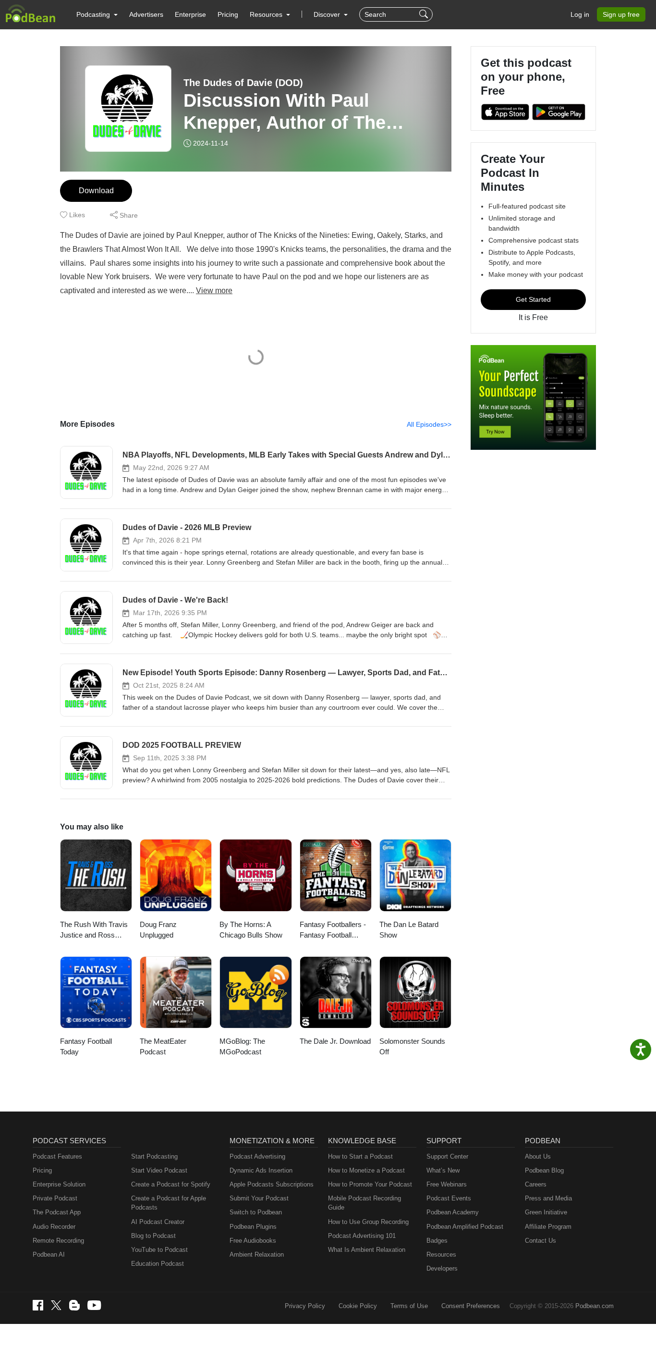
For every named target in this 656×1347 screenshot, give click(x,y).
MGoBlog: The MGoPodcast (242, 1046)
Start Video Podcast (159, 1170)
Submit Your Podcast (259, 1198)
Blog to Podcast (153, 1235)
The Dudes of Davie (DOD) (243, 82)
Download (96, 190)
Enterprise (190, 14)
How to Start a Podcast (360, 1156)
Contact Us (540, 1240)
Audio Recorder (54, 1226)
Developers (442, 1268)
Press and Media (548, 1198)
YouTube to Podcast (159, 1249)
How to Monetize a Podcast (366, 1170)
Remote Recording (58, 1240)
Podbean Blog (544, 1170)
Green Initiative (546, 1212)
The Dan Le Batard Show (408, 929)
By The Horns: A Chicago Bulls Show (250, 929)
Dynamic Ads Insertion (261, 1170)
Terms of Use (409, 1306)
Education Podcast (157, 1263)
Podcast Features (57, 1156)
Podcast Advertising (257, 1156)
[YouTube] (94, 1305)
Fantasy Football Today (86, 1046)
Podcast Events (448, 1198)
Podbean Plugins (253, 1226)
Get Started (533, 299)
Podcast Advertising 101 (362, 1235)
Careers (536, 1184)
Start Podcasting (154, 1156)
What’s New (443, 1170)
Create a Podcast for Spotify (170, 1184)
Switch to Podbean (256, 1212)
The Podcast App (57, 1212)
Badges (437, 1240)
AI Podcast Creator (157, 1221)
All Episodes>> (429, 424)
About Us (538, 1156)
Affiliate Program (548, 1226)
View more (214, 290)
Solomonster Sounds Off (412, 1046)
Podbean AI (49, 1254)
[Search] (424, 14)
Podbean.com (594, 1306)
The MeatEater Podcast (163, 1046)
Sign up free (621, 14)
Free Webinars (446, 1184)
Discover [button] (328, 14)
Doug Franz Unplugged (158, 929)
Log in (580, 14)
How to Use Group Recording (368, 1221)
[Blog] (74, 1305)
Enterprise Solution (59, 1184)
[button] (97, 14)
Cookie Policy (358, 1306)
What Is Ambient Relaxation (366, 1249)
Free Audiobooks (253, 1240)
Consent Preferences (470, 1306)
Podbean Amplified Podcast (464, 1226)
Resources (441, 1254)
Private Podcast (55, 1198)
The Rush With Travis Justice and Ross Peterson (94, 930)
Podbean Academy (452, 1212)
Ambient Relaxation (257, 1254)
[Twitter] (56, 1305)
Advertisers (146, 14)
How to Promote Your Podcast (370, 1184)
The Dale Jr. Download (335, 1041)
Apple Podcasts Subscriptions (272, 1184)
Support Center (447, 1156)
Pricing (228, 14)
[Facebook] (38, 1305)
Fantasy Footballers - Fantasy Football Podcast (333, 930)
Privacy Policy (305, 1306)
